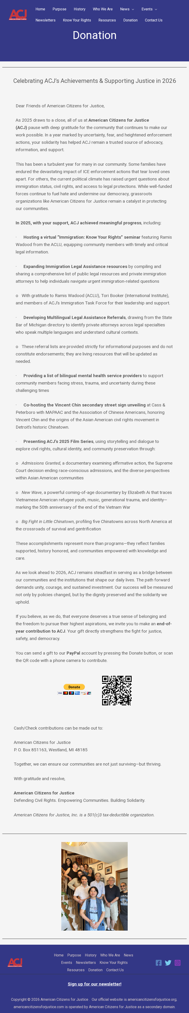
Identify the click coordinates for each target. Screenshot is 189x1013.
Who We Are (103, 9)
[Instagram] (177, 962)
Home (40, 9)
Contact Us (153, 20)
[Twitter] (168, 962)
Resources (107, 20)
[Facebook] (158, 962)
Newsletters (45, 20)
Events (147, 9)
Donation (130, 20)
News (125, 9)
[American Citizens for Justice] (17, 14)
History (80, 9)
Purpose (59, 9)
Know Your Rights (77, 20)
